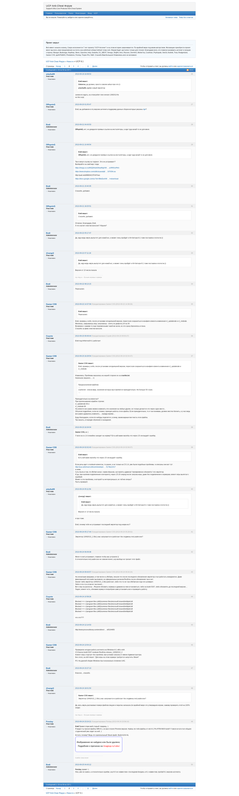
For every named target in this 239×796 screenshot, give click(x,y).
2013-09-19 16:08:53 (83, 74)
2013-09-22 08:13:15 (83, 284)
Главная (49, 13)
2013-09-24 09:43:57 (83, 572)
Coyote (49, 336)
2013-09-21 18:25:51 (83, 206)
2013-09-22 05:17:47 (83, 233)
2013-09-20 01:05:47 (83, 104)
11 (88, 66)
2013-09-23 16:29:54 (83, 356)
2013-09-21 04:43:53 (83, 124)
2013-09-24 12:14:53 (83, 625)
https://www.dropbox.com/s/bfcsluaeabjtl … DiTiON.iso (95, 172)
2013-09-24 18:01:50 (83, 688)
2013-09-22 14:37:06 (83, 304)
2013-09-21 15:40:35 (83, 186)
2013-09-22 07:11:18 (83, 253)
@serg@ (50, 253)
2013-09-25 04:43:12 (83, 765)
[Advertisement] (111, 29)
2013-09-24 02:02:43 (83, 447)
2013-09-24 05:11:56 (83, 489)
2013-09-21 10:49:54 (83, 145)
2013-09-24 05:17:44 (83, 532)
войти (171, 66)
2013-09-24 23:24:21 (83, 722)
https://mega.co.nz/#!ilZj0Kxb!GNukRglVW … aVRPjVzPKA (97, 168)
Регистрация (80, 13)
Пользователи (60, 13)
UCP (96, 13)
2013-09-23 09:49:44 (83, 336)
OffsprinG (50, 104)
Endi (48, 124)
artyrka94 (50, 74)
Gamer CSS (51, 304)
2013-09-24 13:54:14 (83, 645)
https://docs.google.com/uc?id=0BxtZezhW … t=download (96, 179)
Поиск (70, 13)
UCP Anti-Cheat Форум (59, 5)
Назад (58, 66)
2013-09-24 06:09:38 (83, 552)
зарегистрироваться (185, 66)
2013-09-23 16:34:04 (83, 427)
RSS (191, 70)
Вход (90, 13)
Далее (94, 66)
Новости (70, 61)
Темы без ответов (186, 17)
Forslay (49, 721)
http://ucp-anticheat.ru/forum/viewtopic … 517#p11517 (95, 467)
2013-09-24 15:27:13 (83, 668)
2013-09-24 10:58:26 (83, 597)
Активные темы (171, 17)
